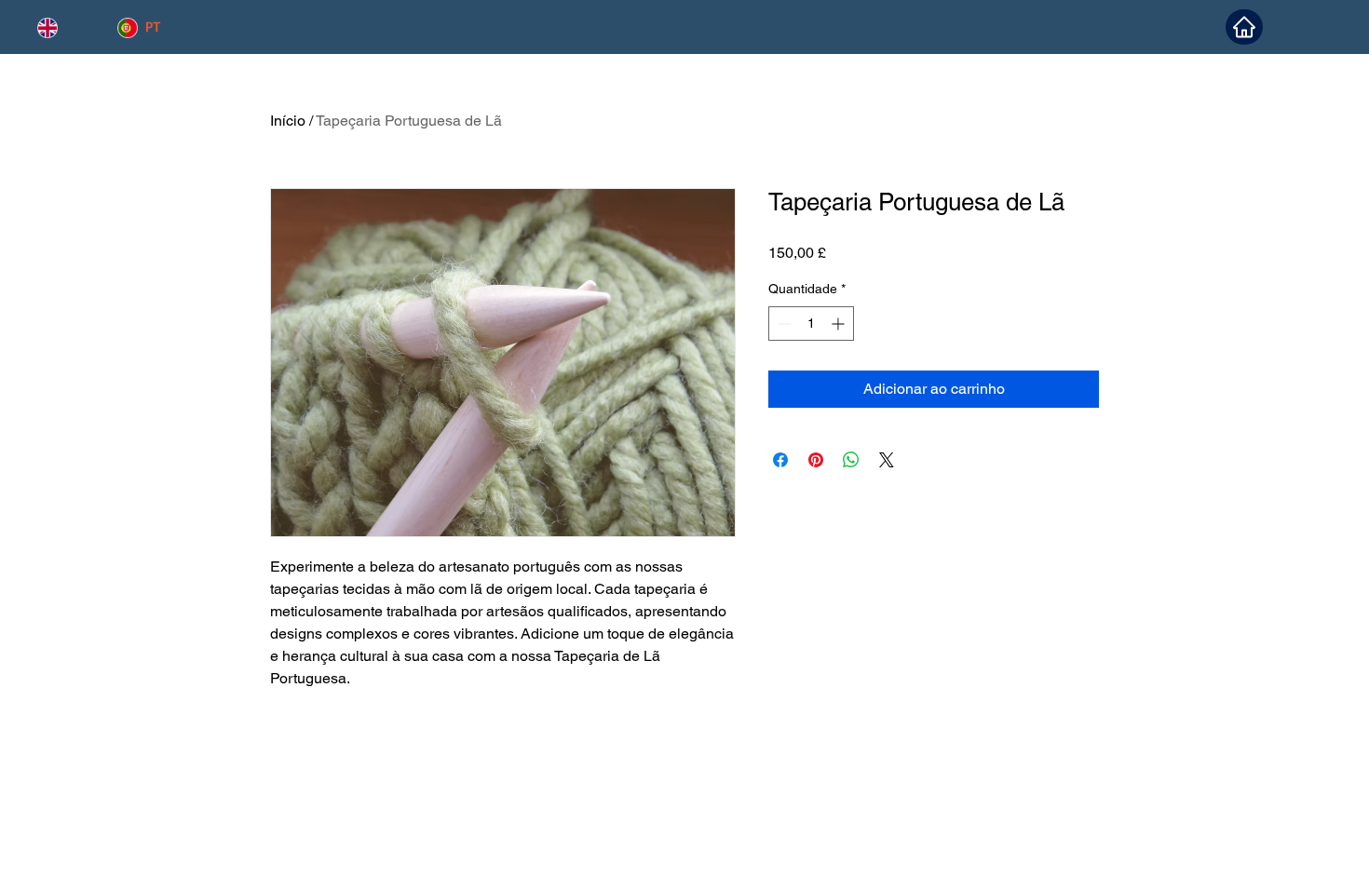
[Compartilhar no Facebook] (780, 460)
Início (287, 120)
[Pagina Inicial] (1244, 27)
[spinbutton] (811, 323)
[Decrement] (782, 323)
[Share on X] (886, 460)
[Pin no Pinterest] (816, 460)
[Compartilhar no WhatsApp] (851, 460)
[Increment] (839, 323)
